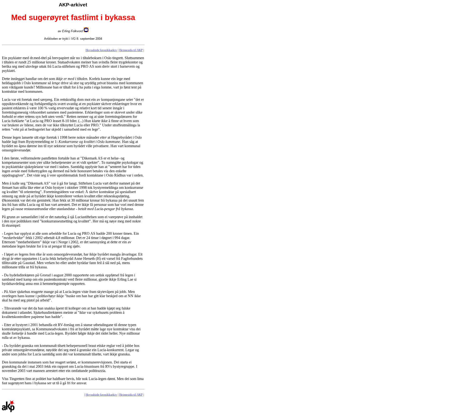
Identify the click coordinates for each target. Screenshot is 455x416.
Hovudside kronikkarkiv (101, 50)
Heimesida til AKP (131, 50)
